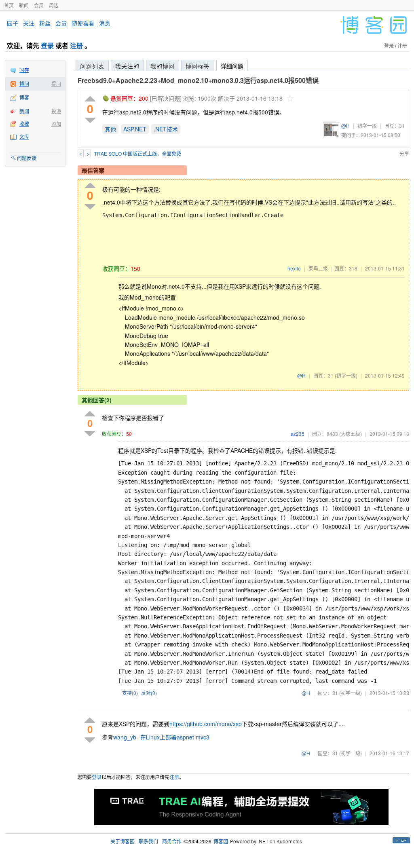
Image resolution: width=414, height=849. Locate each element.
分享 (404, 153)
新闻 (24, 5)
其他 (110, 129)
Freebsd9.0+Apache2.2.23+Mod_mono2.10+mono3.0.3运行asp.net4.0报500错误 (198, 80)
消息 (104, 23)
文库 (24, 136)
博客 (24, 97)
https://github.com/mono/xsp (205, 724)
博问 (24, 83)
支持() (130, 692)
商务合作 (172, 841)
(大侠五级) (350, 433)
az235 (297, 433)
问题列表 (92, 66)
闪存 (24, 69)
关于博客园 (122, 841)
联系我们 (148, 841)
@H (345, 125)
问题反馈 (26, 157)
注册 (76, 45)
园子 (12, 23)
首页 (9, 5)
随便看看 (83, 23)
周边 (54, 5)
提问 (56, 83)
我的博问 (162, 66)
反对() (149, 692)
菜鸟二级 (318, 268)
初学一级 (367, 125)
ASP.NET (134, 129)
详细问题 (232, 66)
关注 (28, 23)
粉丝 (45, 23)
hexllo (294, 268)
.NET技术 (166, 129)
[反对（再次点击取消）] (90, 120)
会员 (39, 5)
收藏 (24, 123)
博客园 (220, 841)
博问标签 (198, 66)
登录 (47, 45)
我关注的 (127, 66)
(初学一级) (346, 375)
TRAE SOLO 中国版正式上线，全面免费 (137, 153)
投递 (56, 111)
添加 (56, 123)
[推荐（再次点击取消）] (90, 99)
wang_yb (124, 737)
